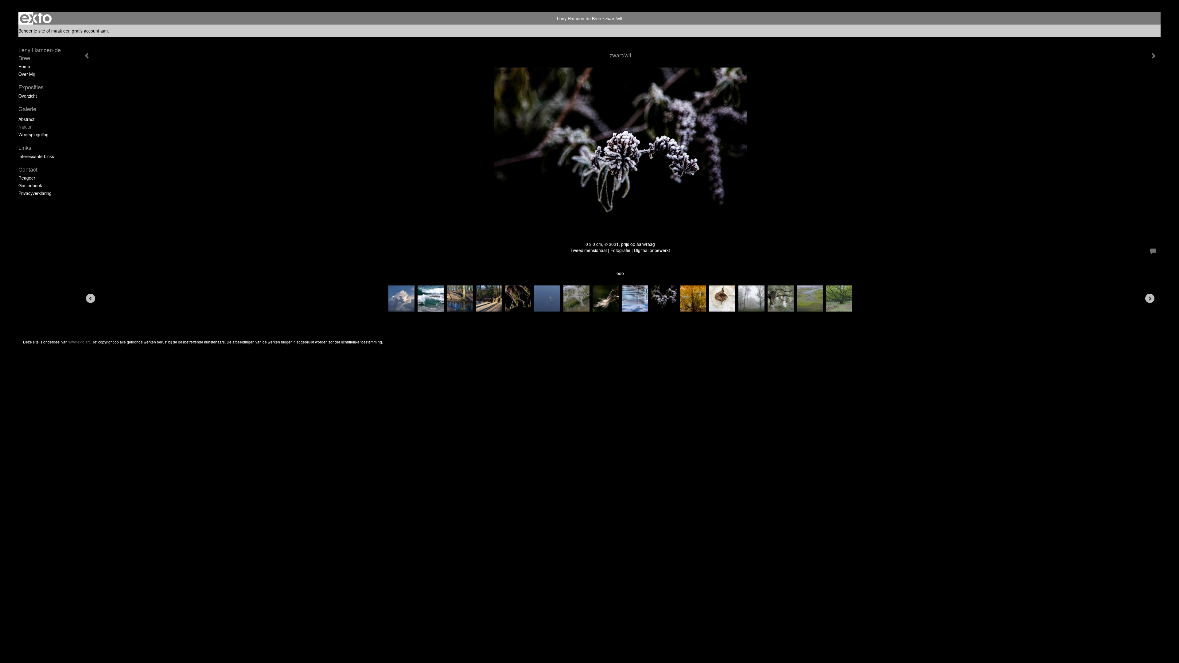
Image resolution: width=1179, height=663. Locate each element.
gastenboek (30, 185)
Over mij (26, 74)
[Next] (1149, 298)
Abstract (26, 119)
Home (24, 66)
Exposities (31, 87)
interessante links (36, 156)
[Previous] (90, 298)
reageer (26, 178)
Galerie (27, 109)
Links (24, 147)
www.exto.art (79, 341)
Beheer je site (31, 31)
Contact (27, 169)
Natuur (25, 127)
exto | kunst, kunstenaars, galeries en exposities (35, 18)
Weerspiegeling (33, 134)
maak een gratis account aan (79, 31)
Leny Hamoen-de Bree (579, 18)
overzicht (27, 96)
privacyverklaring (35, 193)
